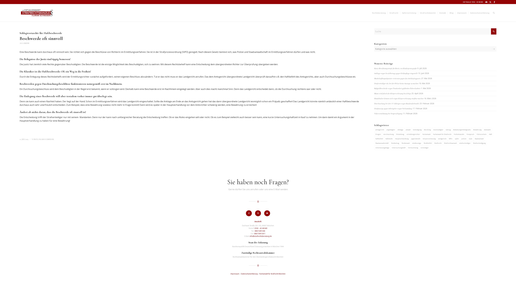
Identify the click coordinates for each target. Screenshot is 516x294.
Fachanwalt (426, 134)
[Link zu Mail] (486, 2)
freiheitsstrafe (459, 134)
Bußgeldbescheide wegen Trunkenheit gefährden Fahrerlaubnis (397, 88)
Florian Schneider (45, 139)
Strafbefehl (428, 143)
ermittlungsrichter (413, 134)
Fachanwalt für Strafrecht (442, 134)
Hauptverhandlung (402, 139)
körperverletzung (429, 139)
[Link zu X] (490, 2)
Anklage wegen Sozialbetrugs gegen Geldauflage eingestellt (396, 73)
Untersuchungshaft (399, 148)
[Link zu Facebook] (494, 2)
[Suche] (493, 13)
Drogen (378, 134)
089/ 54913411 (259, 233)
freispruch (470, 134)
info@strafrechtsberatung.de (261, 236)
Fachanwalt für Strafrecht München (272, 274)
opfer (457, 139)
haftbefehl (379, 139)
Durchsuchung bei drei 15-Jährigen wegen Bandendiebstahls (396, 103)
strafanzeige (416, 143)
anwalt (408, 130)
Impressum (235, 274)
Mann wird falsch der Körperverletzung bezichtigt (392, 93)
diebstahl (487, 130)
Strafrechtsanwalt (450, 143)
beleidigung (417, 130)
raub (470, 139)
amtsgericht (379, 130)
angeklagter (391, 130)
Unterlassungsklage (382, 148)
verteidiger (425, 148)
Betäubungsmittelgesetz (462, 130)
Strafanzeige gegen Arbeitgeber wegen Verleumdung (393, 108)
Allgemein (24, 43)
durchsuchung (388, 134)
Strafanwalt (406, 143)
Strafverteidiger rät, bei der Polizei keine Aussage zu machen (396, 83)
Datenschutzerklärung (249, 274)
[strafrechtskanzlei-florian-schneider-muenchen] (37, 13)
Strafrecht (438, 143)
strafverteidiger (465, 143)
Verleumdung (413, 148)
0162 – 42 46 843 (261, 228)
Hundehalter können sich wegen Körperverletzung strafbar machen (399, 98)
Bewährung (477, 130)
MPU (450, 139)
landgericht (442, 139)
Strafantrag (395, 143)
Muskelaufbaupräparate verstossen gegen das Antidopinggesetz (397, 78)
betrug (448, 130)
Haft (490, 134)
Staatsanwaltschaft (382, 143)
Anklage (400, 130)
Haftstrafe (389, 139)
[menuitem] (379, 13)
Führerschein (481, 134)
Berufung (427, 130)
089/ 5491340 (260, 231)
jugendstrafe (415, 139)
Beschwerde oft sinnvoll (41, 38)
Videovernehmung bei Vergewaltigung (388, 113)
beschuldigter (438, 130)
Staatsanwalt (479, 139)
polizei (463, 139)
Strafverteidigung (479, 143)
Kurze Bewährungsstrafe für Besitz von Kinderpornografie (395, 68)
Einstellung (400, 134)
